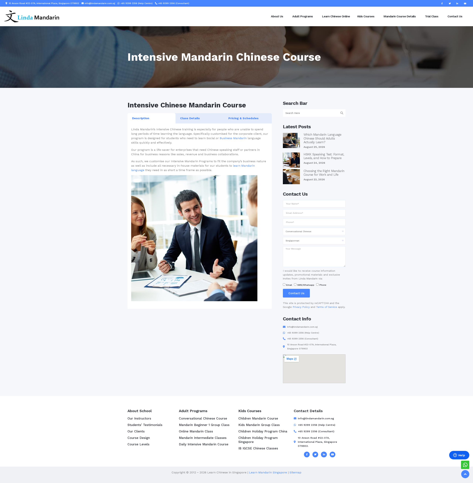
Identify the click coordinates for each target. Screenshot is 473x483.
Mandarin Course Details (400, 16)
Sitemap (295, 472)
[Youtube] (465, 3)
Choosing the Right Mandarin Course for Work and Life (324, 172)
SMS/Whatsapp (305, 285)
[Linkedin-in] (457, 3)
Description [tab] (140, 118)
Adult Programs (302, 16)
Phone (322, 285)
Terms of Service (326, 306)
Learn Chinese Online (336, 16)
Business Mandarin (233, 138)
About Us (277, 16)
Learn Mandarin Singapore (268, 472)
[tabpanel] (199, 216)
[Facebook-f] (442, 3)
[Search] (342, 113)
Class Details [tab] (190, 118)
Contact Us (455, 16)
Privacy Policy (301, 306)
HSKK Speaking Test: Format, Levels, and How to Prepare (324, 156)
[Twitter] (449, 3)
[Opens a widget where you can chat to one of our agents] (459, 455)
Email (289, 285)
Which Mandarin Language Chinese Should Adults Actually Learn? (322, 138)
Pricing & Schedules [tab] (243, 118)
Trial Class (431, 16)
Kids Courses (365, 16)
